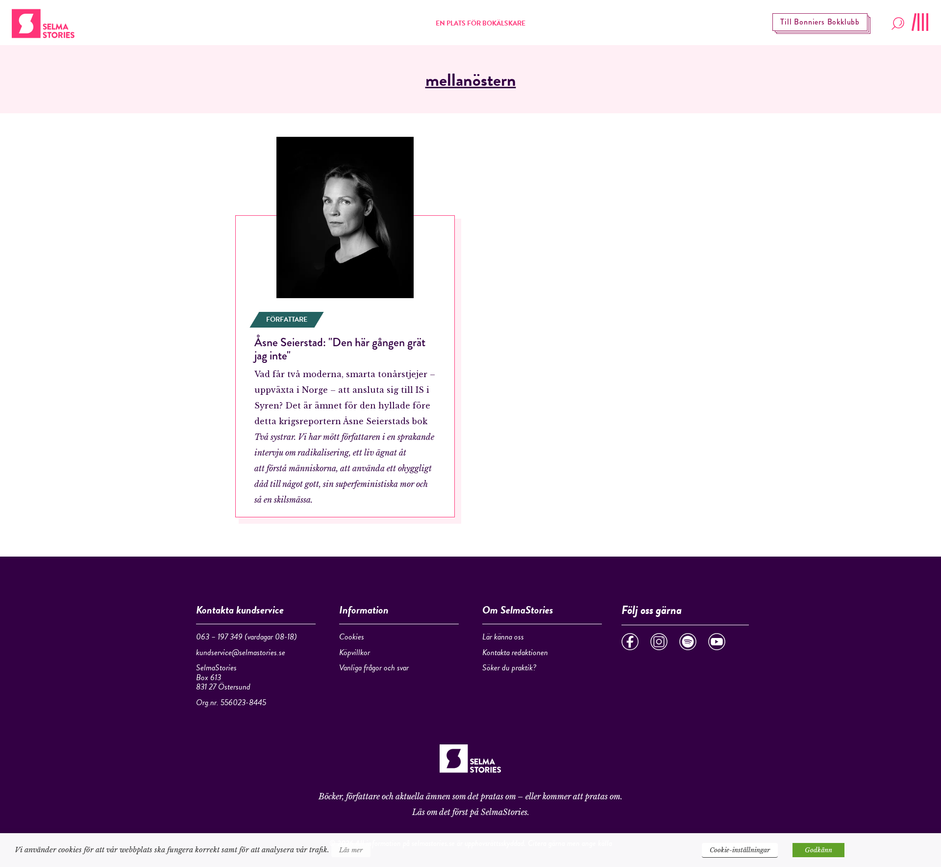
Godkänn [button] (818, 850)
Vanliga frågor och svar (374, 668)
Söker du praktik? (509, 668)
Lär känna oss (503, 637)
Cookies (351, 637)
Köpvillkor (354, 652)
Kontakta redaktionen (515, 652)
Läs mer (351, 850)
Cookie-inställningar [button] (740, 850)
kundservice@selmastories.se (240, 652)
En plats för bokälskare (480, 23)
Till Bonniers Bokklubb (820, 21)
